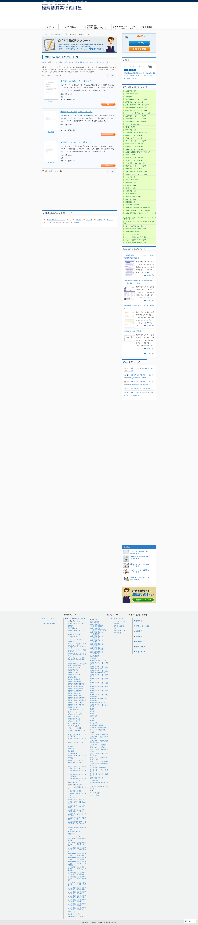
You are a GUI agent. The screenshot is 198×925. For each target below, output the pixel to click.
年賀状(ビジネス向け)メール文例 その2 (76, 112)
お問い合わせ (140, 647)
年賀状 (70, 758)
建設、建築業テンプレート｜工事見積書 (99, 633)
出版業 (92, 732)
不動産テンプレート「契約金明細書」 (99, 695)
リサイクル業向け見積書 (98, 727)
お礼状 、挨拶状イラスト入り (77, 731)
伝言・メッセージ (74, 712)
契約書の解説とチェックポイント (77, 631)
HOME (45, 34)
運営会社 (139, 641)
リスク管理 (117, 633)
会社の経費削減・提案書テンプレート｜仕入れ (77, 900)
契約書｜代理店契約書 (75, 686)
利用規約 (139, 631)
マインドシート (73, 797)
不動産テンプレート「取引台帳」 (99, 691)
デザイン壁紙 (94, 795)
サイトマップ (140, 652)
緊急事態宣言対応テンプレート (77, 763)
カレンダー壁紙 (95, 793)
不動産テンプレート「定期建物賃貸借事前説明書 (99, 671)
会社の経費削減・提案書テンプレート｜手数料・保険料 (77, 884)
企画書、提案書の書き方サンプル (77, 828)
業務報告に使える (74, 707)
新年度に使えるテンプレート (77, 739)
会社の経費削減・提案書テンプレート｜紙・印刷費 (77, 858)
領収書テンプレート (75, 674)
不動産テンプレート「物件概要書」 (99, 705)
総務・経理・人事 (119, 630)
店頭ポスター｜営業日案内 (99, 761)
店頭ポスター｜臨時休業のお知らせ (99, 737)
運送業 (92, 709)
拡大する (51, 101)
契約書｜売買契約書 (75, 691)
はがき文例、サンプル (75, 709)
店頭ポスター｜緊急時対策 (99, 734)
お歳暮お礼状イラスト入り (77, 755)
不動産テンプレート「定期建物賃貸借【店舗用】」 (99, 667)
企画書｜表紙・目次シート (77, 800)
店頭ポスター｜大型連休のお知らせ (99, 764)
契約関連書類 (72, 628)
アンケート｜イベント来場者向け (99, 770)
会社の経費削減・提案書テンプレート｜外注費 (77, 904)
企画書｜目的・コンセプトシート (77, 806)
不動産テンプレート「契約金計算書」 (99, 699)
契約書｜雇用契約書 (75, 681)
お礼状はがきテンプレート (56, 220)
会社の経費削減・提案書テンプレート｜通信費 (77, 892)
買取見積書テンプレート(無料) (141, 388)
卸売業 (92, 711)
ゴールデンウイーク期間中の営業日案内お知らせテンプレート (77, 659)
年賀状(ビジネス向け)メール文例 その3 (76, 81)
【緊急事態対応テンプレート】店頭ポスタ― (77, 775)
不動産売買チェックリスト (99, 703)
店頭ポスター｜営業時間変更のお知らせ (99, 741)
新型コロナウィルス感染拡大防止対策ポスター (77, 767)
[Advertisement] (114, 18)
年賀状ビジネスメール (75, 760)
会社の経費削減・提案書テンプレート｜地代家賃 (77, 908)
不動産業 (93, 658)
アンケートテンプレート (76, 639)
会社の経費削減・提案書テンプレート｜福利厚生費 (77, 896)
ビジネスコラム (118, 618)
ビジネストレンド (119, 621)
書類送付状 (72, 677)
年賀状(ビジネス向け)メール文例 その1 (76, 142)
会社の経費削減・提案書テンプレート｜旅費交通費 (77, 888)
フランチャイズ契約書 (97, 730)
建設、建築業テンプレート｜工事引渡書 (99, 652)
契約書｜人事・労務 (75, 702)
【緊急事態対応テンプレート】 (77, 771)
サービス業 (93, 723)
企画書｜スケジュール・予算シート (77, 814)
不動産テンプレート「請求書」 (99, 675)
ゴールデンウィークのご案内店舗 (99, 787)
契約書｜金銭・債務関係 (76, 705)
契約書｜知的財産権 (75, 693)
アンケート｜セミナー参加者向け (99, 774)
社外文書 (71, 751)
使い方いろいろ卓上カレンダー (99, 783)
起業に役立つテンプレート (99, 778)
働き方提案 (72, 834)
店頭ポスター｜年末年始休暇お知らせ (99, 754)
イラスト (110, 220)
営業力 (116, 628)
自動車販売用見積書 (96, 725)
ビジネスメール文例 (75, 714)
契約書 (70, 626)
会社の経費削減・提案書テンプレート (77, 839)
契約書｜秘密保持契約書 (76, 698)
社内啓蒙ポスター (74, 831)
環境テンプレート (74, 912)
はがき (49, 222)
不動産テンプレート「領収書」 (99, 663)
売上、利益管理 (73, 716)
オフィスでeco (49, 618)
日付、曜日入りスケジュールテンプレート (77, 735)
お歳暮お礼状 (72, 753)
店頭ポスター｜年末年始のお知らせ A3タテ (99, 758)
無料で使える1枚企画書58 (132, 331)
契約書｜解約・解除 (75, 695)
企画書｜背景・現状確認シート (77, 803)
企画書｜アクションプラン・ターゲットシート (76, 810)
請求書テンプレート (75, 634)
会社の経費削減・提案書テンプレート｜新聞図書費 (77, 854)
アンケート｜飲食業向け (98, 768)
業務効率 (117, 623)
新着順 (44, 62)
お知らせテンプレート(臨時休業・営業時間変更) (77, 664)
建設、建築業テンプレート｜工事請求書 (99, 637)
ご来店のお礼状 (95, 780)
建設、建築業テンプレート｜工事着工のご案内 (99, 625)
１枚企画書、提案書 (75, 791)
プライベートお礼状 (75, 728)
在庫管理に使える (74, 719)
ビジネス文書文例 (74, 721)
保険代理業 (93, 716)
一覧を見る (150, 353)
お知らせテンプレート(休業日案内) (77, 651)
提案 (67, 222)
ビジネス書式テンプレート (58, 34)
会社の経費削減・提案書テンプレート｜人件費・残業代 (77, 849)
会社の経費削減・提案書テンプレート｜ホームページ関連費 (77, 863)
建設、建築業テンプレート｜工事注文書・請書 (99, 649)
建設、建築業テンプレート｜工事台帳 (99, 641)
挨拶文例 (89, 220)
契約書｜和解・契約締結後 (77, 700)
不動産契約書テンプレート (99, 661)
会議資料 (71, 641)
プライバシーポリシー (143, 626)
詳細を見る (150, 275)
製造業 (92, 713)
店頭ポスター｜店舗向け (98, 745)
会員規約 (139, 636)
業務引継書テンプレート (76, 623)
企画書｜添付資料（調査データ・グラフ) (77, 818)
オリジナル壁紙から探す (133, 234)
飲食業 (92, 720)
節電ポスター (72, 782)
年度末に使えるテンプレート (77, 743)
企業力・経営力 (119, 626)
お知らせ (77, 222)
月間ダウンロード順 (70, 62)
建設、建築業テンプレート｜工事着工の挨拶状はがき (99, 629)
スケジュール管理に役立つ (77, 644)
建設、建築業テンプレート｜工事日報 (99, 644)
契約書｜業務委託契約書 (76, 684)
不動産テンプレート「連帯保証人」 (99, 687)
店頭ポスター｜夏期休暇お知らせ (99, 750)
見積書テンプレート (75, 667)
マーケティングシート (75, 836)
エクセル (78, 220)
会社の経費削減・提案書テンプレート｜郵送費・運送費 (77, 844)
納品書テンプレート (75, 672)
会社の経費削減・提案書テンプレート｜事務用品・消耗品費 (77, 868)
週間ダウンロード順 (86, 62)
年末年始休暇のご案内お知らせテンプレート (77, 654)
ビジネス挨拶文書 (74, 723)
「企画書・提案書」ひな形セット (77, 794)
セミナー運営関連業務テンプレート (77, 788)
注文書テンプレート (75, 670)
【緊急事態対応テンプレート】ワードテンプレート (77, 779)
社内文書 (71, 748)
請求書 (58, 222)
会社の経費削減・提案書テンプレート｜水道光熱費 (77, 873)
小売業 (92, 718)
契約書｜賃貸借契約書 (75, 688)
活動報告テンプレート (75, 914)
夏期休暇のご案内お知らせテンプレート (77, 647)
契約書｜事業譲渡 (74, 679)
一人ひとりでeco (49, 623)
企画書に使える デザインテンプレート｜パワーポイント (77, 823)
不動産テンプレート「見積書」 (99, 679)
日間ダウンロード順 (102, 62)
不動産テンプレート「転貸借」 (99, 683)
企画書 (99, 220)
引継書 (70, 746)
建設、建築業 (94, 622)
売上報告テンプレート (75, 916)
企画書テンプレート (75, 637)
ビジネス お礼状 (73, 726)
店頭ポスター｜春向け (97, 747)
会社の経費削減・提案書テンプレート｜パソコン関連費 (77, 878)
